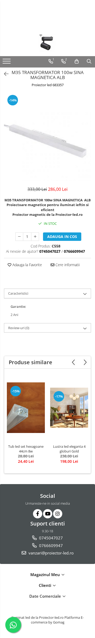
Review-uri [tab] (18, 327)
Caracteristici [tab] (18, 293)
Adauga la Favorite (26, 264)
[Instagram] (57, 513)
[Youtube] (47, 513)
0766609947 (50, 545)
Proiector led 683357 (48, 84)
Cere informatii (67, 264)
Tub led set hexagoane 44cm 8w (26, 449)
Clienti (45, 585)
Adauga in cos (62, 236)
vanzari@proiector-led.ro (50, 553)
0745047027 (50, 537)
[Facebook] (37, 513)
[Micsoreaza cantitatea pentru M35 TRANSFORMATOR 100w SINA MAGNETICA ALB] (19, 236)
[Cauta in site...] (89, 61)
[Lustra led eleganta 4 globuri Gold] (69, 408)
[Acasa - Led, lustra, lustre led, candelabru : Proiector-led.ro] (47, 43)
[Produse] (7, 63)
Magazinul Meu (45, 574)
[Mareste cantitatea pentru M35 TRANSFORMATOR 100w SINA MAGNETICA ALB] (35, 236)
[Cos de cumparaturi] (76, 61)
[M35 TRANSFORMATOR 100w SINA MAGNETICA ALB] (47, 137)
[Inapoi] (4, 73)
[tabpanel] (47, 137)
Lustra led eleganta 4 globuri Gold (69, 449)
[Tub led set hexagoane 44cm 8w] (26, 407)
